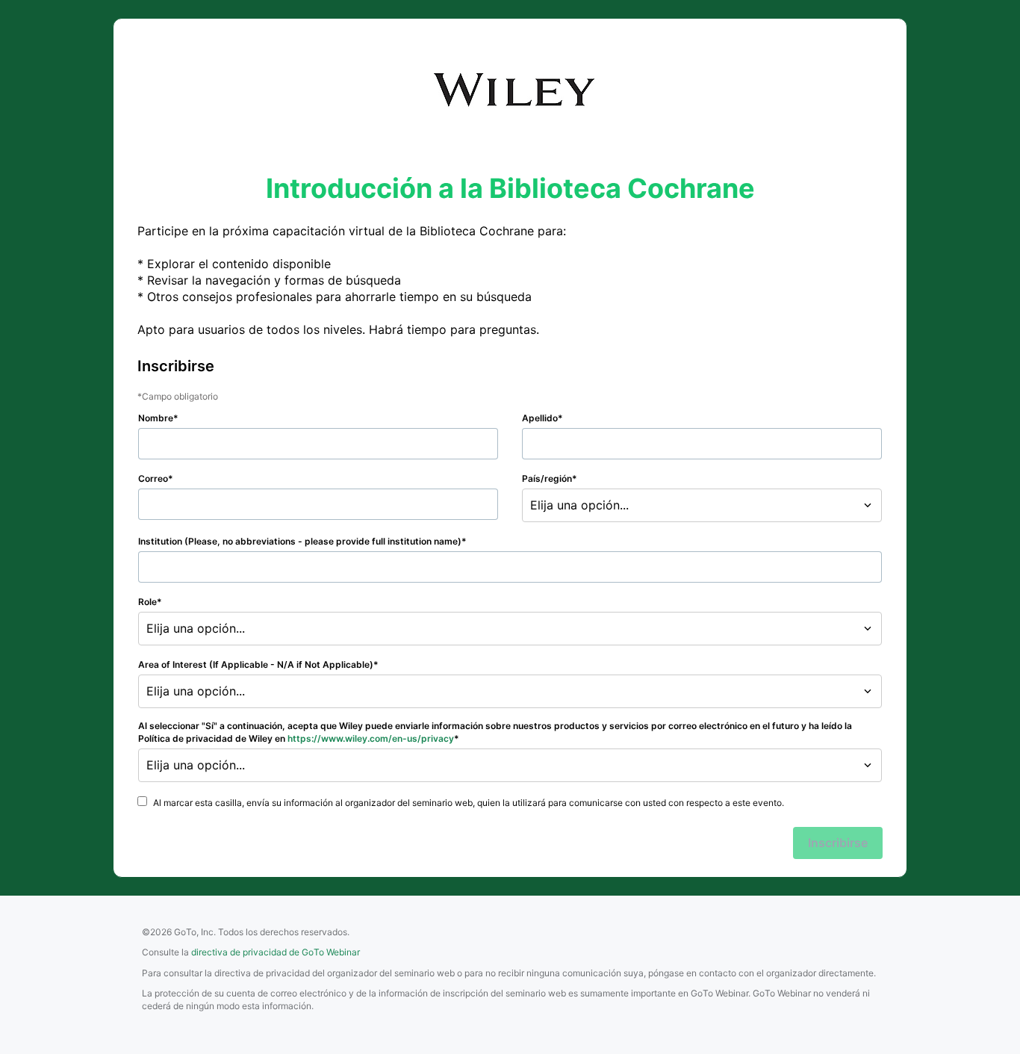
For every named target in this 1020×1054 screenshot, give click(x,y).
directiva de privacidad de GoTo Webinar (275, 952)
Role (147, 601)
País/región (547, 478)
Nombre (155, 418)
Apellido (540, 418)
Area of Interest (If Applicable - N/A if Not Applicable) (255, 664)
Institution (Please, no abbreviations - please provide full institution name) (299, 541)
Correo (153, 478)
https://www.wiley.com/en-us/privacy (370, 738)
